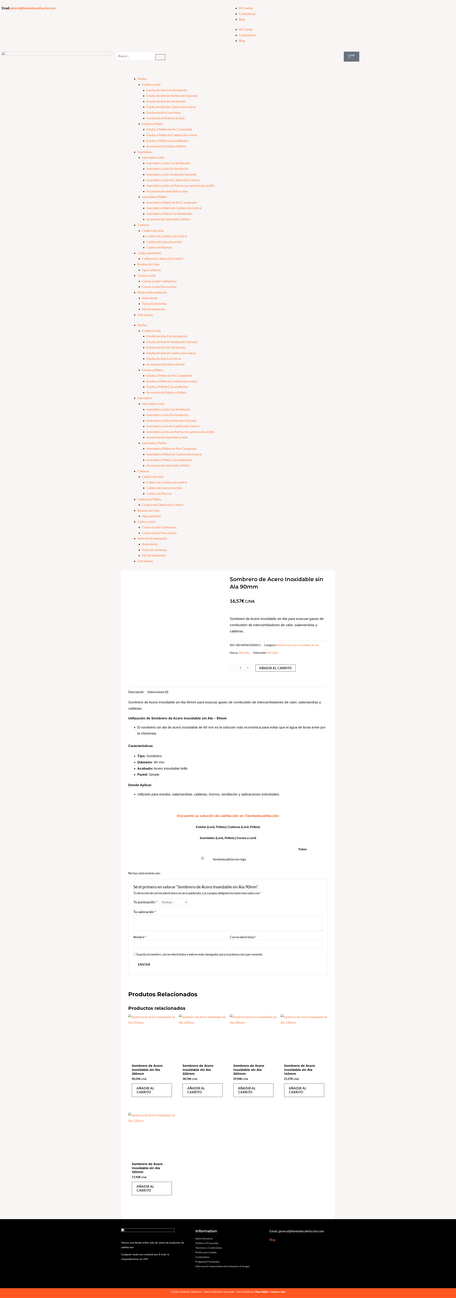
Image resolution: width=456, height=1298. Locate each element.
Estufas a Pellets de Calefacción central (171, 135)
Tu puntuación (145, 902)
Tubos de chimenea (154, 303)
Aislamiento (149, 298)
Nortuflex (244, 652)
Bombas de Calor (148, 264)
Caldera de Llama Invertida (164, 242)
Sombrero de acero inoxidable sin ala (297, 645)
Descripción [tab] (136, 692)
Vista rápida (152, 1058)
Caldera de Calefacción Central (162, 258)
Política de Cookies (206, 1252)
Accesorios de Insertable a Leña (167, 191)
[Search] (160, 57)
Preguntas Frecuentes (207, 1261)
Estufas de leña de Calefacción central (171, 107)
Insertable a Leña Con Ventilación (168, 163)
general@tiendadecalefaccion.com (33, 8)
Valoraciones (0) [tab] (157, 692)
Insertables (144, 152)
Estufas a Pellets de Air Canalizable (169, 129)
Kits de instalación (153, 309)
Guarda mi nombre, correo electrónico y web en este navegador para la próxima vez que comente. (199, 954)
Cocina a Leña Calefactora (159, 281)
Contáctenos (247, 14)
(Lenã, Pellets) (250, 827)
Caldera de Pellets (149, 253)
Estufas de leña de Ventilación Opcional (171, 96)
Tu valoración (144, 912)
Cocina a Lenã (246, 838)
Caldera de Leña (153, 231)
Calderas (143, 225)
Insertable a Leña (153, 157)
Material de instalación (152, 292)
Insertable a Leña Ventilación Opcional (171, 174)
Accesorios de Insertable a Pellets (168, 219)
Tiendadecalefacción (262, 816)
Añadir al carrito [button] (145, 1090)
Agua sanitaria (151, 270)
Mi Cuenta (246, 8)
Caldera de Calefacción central (166, 236)
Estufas (142, 79)
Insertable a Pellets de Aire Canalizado (171, 202)
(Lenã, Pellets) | (226, 838)
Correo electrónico (243, 937)
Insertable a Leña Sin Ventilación (167, 169)
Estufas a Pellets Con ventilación (167, 141)
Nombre (139, 937)
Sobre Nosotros (204, 1238)
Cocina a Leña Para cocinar (159, 287)
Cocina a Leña (146, 275)
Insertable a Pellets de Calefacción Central (174, 208)
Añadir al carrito (275, 668)
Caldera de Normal (159, 247)
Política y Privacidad (206, 1243)
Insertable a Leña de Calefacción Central (172, 180)
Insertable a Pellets (154, 197)
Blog (242, 19)
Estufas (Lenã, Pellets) (211, 827)
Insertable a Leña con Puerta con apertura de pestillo (180, 185)
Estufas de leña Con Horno (163, 112)
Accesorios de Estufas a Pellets (166, 146)
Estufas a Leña (151, 84)
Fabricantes (145, 315)
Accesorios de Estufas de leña (165, 118)
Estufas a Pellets (152, 124)
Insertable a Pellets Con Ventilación (169, 214)
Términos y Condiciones (208, 1247)
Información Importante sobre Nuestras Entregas (222, 1266)
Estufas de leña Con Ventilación (166, 90)
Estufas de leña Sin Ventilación (166, 101)
